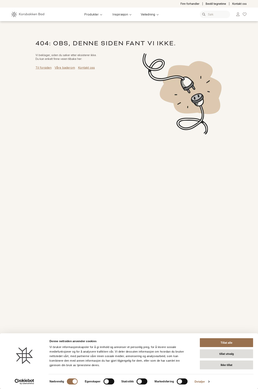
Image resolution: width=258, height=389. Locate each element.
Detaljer (200, 381)
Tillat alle (226, 342)
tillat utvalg (226, 353)
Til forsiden (44, 67)
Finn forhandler (190, 3)
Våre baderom (65, 67)
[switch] (109, 381)
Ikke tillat (226, 365)
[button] (93, 14)
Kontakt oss (239, 3)
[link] (238, 14)
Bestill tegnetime (216, 3)
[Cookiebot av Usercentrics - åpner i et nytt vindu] (24, 381)
